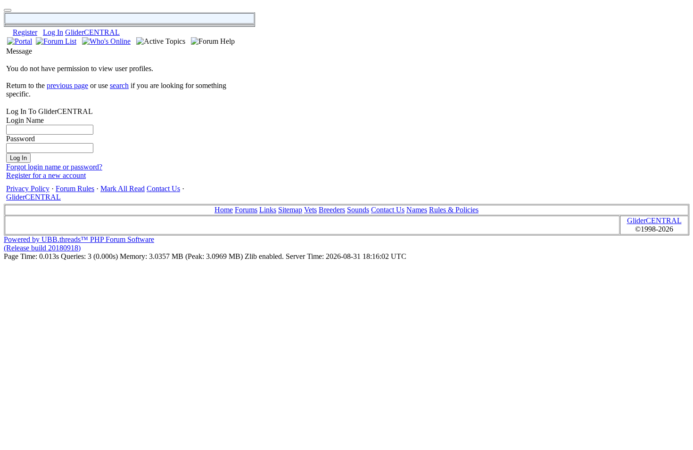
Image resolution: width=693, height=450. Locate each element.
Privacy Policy (28, 189)
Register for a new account (46, 175)
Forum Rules (75, 189)
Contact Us (163, 189)
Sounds (358, 210)
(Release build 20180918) (42, 248)
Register (25, 32)
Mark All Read (122, 189)
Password (20, 139)
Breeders (332, 210)
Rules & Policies (453, 210)
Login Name (25, 120)
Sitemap (290, 210)
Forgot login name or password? (54, 167)
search (119, 85)
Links (267, 210)
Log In (53, 32)
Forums (246, 210)
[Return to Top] (7, 10)
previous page (67, 85)
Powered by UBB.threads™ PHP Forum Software (79, 239)
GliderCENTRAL (92, 32)
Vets (310, 210)
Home (223, 210)
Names (416, 210)
